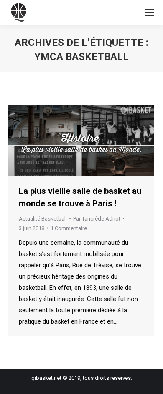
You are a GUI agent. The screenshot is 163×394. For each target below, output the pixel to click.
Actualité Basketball (43, 219)
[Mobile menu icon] (149, 12)
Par (96, 219)
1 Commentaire (69, 228)
